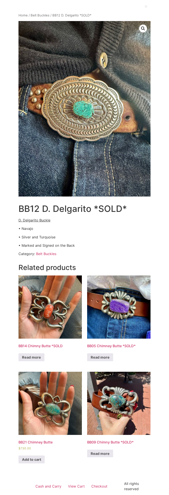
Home (23, 15)
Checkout (99, 486)
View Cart (76, 486)
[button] (146, 6)
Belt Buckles (40, 15)
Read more (31, 357)
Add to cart (31, 459)
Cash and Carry (48, 486)
